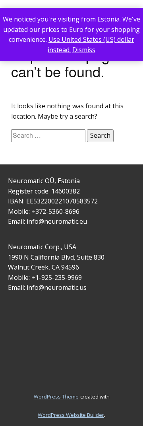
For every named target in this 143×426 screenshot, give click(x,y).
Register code (28, 191)
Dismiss (83, 49)
